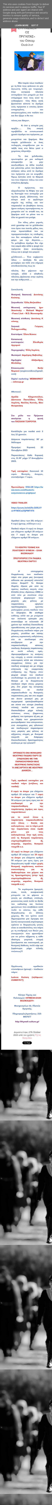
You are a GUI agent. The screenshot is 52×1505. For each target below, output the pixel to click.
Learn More (21, 25)
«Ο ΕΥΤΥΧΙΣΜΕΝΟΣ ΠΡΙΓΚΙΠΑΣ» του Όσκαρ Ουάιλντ (27, 34)
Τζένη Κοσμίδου (32, 1036)
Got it (34, 25)
